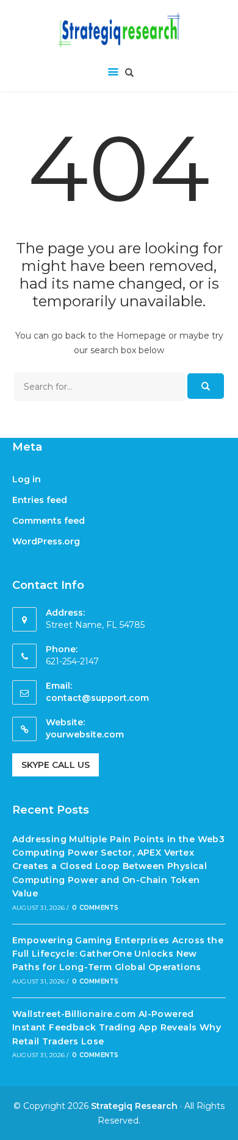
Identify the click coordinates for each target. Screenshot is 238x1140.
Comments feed (48, 520)
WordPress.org (46, 541)
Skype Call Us (55, 764)
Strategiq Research (134, 1105)
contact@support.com (97, 697)
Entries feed (39, 499)
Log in (26, 479)
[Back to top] (226, 1128)
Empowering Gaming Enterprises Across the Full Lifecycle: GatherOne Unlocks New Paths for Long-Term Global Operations (117, 954)
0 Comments (95, 908)
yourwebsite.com (85, 734)
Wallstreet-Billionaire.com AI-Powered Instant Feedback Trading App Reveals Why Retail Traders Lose (116, 1027)
